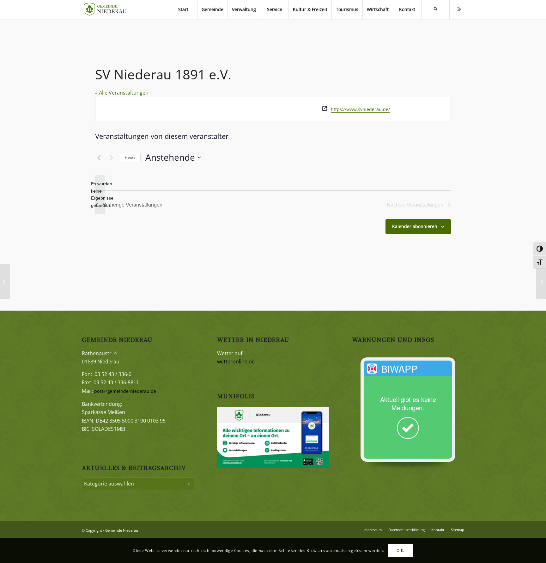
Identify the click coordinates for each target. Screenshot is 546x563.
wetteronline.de (236, 361)
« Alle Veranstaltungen (122, 92)
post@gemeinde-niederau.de (125, 391)
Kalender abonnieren (414, 226)
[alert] (100, 194)
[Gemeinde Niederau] (107, 9)
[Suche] (435, 9)
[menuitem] (183, 9)
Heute (130, 157)
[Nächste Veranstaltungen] (111, 157)
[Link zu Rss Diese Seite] (459, 9)
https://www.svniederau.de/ (360, 109)
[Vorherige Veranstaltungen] (99, 157)
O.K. (400, 550)
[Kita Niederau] (5, 281)
